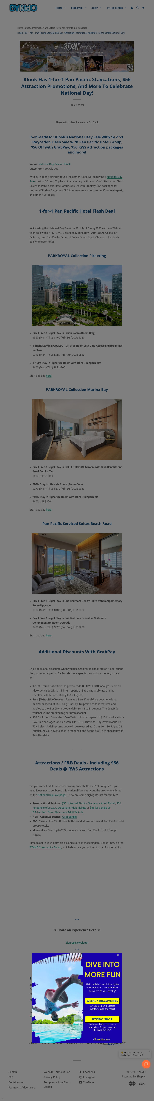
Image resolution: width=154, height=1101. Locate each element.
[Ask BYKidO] (146, 1064)
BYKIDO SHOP (102, 1019)
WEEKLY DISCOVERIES (102, 1001)
